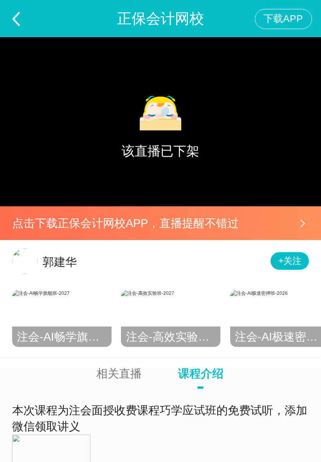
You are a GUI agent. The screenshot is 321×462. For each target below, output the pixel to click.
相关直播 (119, 373)
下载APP (283, 18)
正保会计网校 (160, 19)
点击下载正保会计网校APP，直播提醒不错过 (125, 223)
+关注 (289, 261)
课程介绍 (201, 373)
